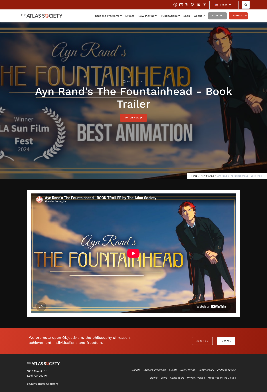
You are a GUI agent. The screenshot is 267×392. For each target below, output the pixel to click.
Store (164, 377)
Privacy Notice (196, 377)
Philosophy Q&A (226, 369)
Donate (237, 16)
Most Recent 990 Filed (222, 377)
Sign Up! (217, 16)
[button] (224, 4)
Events (129, 15)
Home (194, 176)
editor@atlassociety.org (42, 383)
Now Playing (146, 15)
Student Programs (107, 15)
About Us (202, 341)
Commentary (206, 369)
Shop (186, 15)
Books (153, 377)
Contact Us (177, 377)
